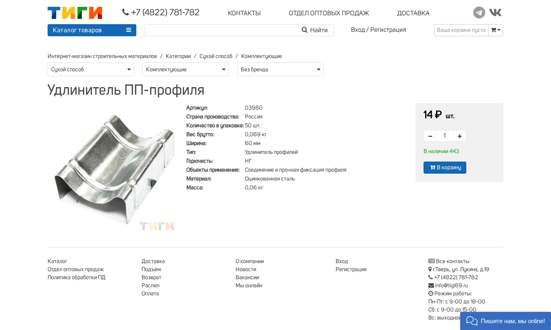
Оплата (150, 294)
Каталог (57, 261)
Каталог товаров (77, 30)
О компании (250, 261)
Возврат (151, 277)
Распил (150, 285)
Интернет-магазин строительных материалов (102, 56)
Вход (358, 30)
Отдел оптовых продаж (76, 269)
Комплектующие (261, 56)
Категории (178, 56)
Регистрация (388, 30)
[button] (505, 321)
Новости (246, 269)
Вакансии (247, 277)
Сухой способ (216, 56)
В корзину (449, 167)
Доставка (153, 261)
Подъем (151, 269)
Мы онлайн (249, 285)
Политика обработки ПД (77, 277)
